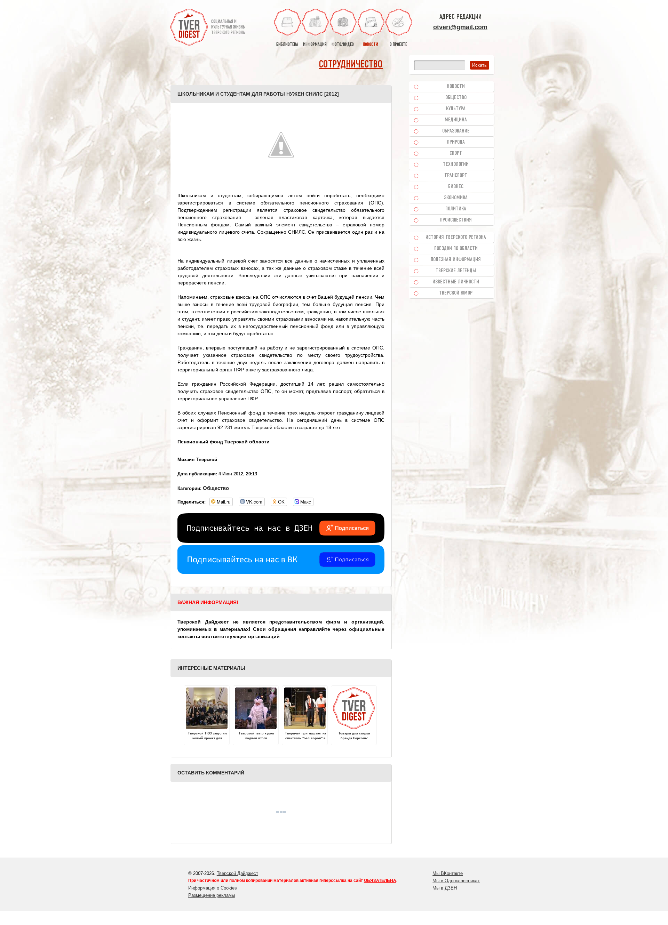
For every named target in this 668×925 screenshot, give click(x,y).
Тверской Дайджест (237, 873)
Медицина (456, 120)
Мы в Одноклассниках (456, 880)
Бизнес (455, 186)
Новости (456, 86)
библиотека (287, 44)
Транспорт (455, 175)
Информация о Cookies (212, 888)
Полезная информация (456, 259)
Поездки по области (456, 248)
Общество (216, 488)
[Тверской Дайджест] (189, 28)
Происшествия (456, 220)
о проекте (398, 44)
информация (315, 44)
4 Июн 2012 (230, 473)
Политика (455, 209)
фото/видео (343, 44)
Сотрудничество (351, 65)
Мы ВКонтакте (447, 873)
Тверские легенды (456, 270)
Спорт (456, 153)
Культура (456, 108)
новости (370, 44)
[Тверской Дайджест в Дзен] (280, 541)
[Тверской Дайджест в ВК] (280, 572)
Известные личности (455, 282)
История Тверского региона (456, 237)
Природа (456, 142)
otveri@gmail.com (460, 27)
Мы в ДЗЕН (444, 888)
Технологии (456, 164)
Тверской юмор (455, 293)
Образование (456, 131)
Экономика (456, 197)
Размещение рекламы (211, 895)
